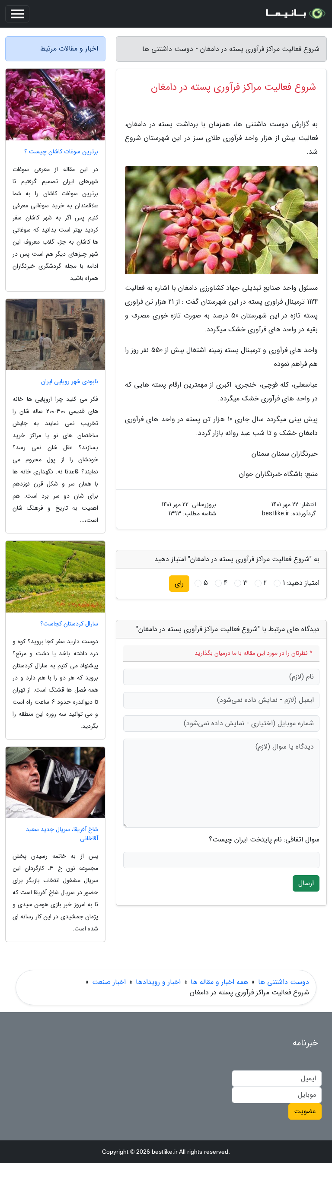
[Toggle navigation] (17, 13)
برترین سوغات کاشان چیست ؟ (61, 151)
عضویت (305, 1111)
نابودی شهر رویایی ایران (69, 381)
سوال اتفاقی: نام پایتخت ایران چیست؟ (264, 840)
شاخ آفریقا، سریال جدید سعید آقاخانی (62, 834)
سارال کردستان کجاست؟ (69, 624)
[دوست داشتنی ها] (295, 13)
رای (179, 583)
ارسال (306, 883)
